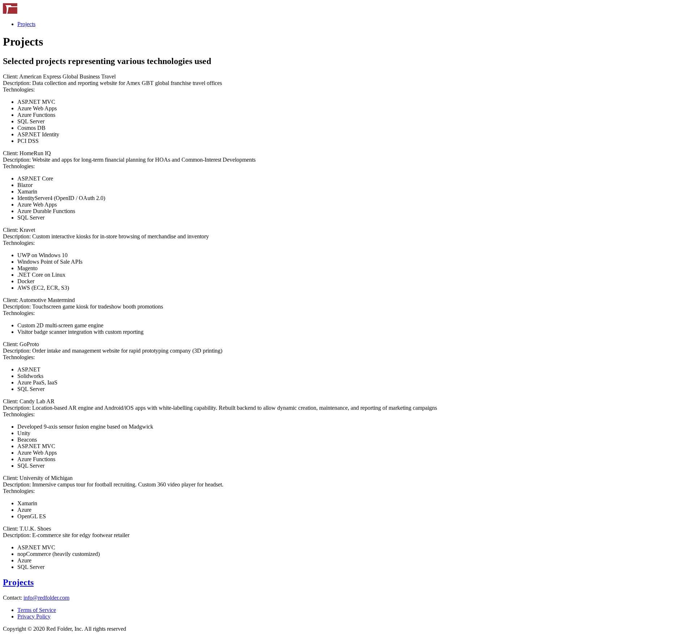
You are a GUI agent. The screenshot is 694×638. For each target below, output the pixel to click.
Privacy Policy (34, 616)
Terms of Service (36, 610)
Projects (26, 24)
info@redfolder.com (46, 598)
